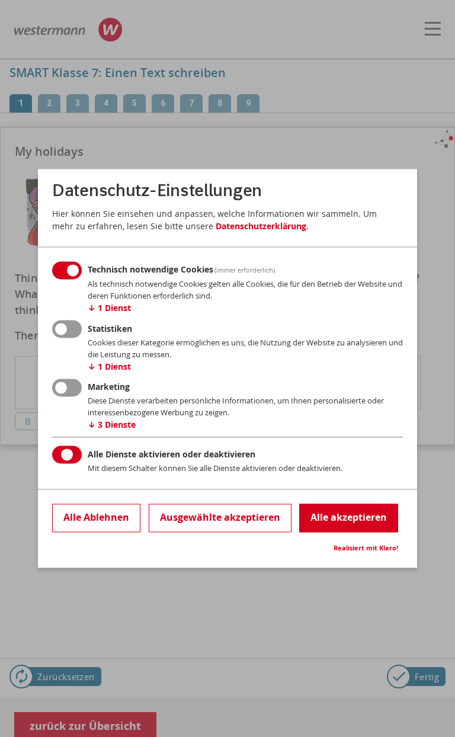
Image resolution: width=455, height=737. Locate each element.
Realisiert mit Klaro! (366, 548)
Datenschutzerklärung (261, 226)
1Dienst (109, 308)
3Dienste (112, 425)
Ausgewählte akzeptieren (220, 517)
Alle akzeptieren (348, 517)
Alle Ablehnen (96, 517)
